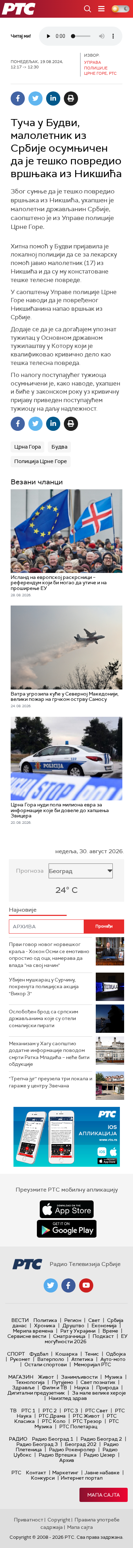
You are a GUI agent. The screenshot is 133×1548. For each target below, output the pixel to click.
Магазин (20, 1377)
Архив (66, 1460)
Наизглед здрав (68, 1398)
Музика (113, 1377)
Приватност (28, 1519)
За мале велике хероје (99, 1393)
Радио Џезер (99, 1455)
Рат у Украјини (77, 1331)
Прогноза (30, 870)
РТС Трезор (87, 1421)
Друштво (73, 1325)
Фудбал (38, 1354)
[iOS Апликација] (66, 1137)
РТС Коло (54, 1421)
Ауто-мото (113, 1359)
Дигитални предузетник (36, 1393)
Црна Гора (27, 446)
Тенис (92, 1354)
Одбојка (116, 1354)
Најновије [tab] (23, 909)
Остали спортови (45, 1364)
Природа (107, 1387)
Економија (104, 1325)
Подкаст (103, 1336)
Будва (59, 446)
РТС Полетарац (78, 1426)
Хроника (44, 1325)
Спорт (16, 1354)
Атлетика (82, 1359)
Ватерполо (50, 1359)
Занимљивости (79, 1377)
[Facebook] (18, 98)
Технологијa (30, 1382)
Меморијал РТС (92, 1364)
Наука (81, 1387)
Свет (94, 1320)
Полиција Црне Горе (40, 461)
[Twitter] (35, 98)
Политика (45, 1320)
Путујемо (62, 1382)
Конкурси (43, 1478)
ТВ (13, 1410)
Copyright (59, 1519)
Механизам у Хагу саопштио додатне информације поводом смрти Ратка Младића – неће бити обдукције (49, 1054)
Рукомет (20, 1359)
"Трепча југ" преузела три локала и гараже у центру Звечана (50, 1082)
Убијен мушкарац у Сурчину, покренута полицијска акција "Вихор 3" (44, 986)
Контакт (36, 1472)
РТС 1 (28, 1410)
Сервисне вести (26, 1336)
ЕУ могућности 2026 (86, 1339)
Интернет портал (81, 1478)
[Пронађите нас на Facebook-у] (68, 1285)
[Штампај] (71, 98)
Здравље (23, 1387)
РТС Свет (96, 1410)
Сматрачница (69, 1336)
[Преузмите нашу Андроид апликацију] (66, 1229)
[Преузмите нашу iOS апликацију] (67, 1209)
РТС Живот (86, 1416)
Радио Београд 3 (37, 1444)
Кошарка (66, 1354)
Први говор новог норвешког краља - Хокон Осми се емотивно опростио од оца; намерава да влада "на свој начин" (49, 954)
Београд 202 (80, 1444)
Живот (46, 1377)
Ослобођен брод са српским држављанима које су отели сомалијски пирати (43, 1018)
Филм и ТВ (54, 1387)
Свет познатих (98, 1382)
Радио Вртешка (58, 1455)
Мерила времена (33, 1331)
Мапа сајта (103, 1495)
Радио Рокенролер (72, 1449)
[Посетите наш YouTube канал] (86, 1285)
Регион (72, 1320)
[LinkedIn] (53, 98)
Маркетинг (65, 1472)
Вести (20, 1320)
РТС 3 (71, 1410)
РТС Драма (52, 1416)
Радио (18, 1439)
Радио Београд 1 (52, 1439)
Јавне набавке (102, 1472)
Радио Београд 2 (101, 1439)
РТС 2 (50, 1410)
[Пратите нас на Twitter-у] (51, 1285)
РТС (16, 1472)
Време (110, 1331)
